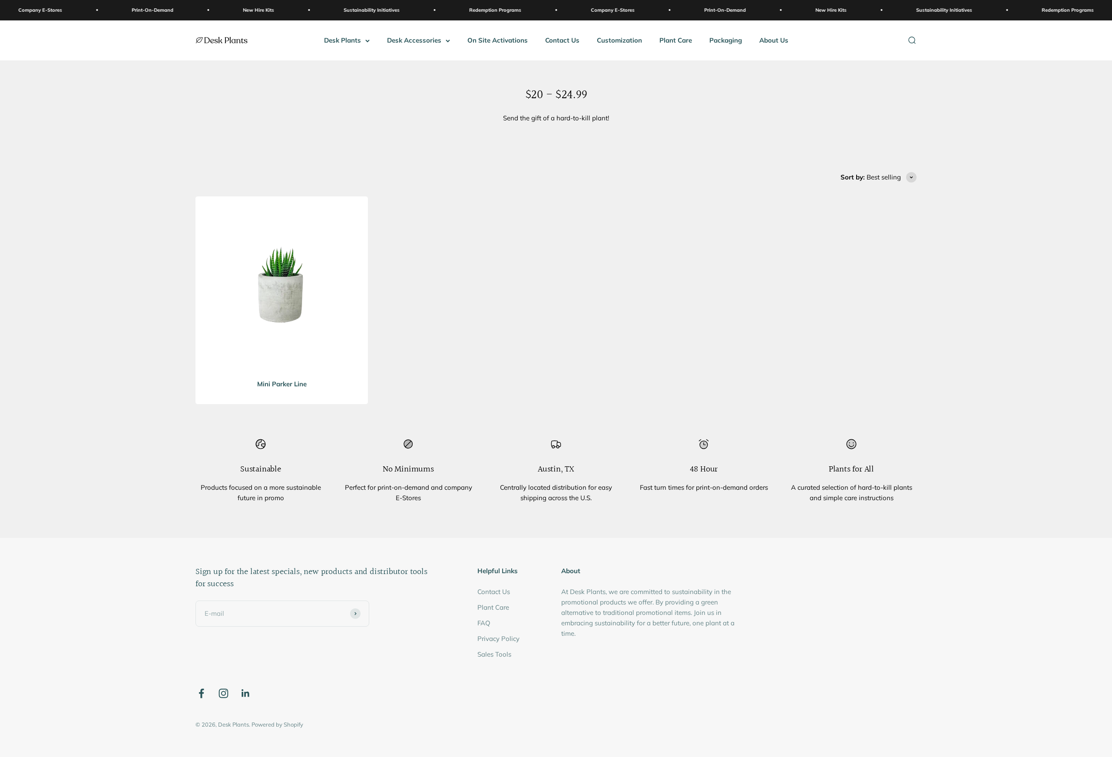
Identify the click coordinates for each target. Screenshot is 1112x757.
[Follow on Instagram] (223, 693)
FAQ (483, 623)
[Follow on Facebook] (201, 693)
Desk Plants (342, 40)
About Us (773, 40)
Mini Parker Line (282, 384)
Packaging (725, 40)
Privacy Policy (498, 638)
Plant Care (675, 40)
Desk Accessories (414, 40)
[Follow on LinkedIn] (246, 693)
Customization (619, 40)
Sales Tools (494, 654)
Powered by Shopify (277, 724)
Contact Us (562, 40)
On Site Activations (497, 40)
